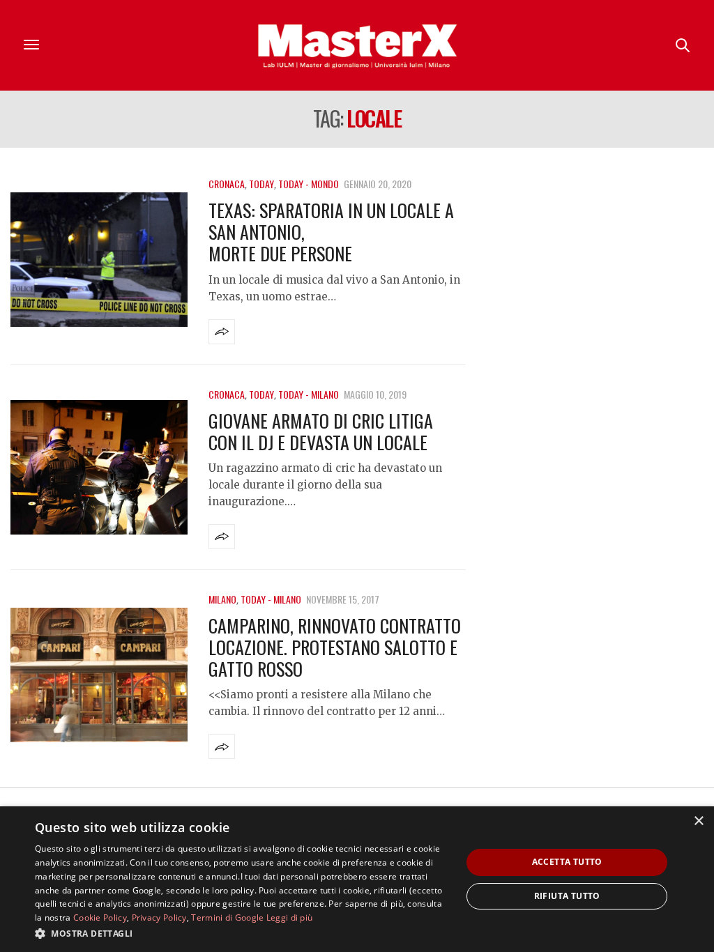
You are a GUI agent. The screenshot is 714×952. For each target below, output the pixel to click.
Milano (222, 599)
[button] (242, 933)
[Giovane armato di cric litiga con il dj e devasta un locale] (99, 467)
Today (261, 183)
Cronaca (226, 183)
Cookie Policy (100, 917)
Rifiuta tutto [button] (567, 896)
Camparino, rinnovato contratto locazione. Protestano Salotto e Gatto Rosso (334, 647)
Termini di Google (227, 917)
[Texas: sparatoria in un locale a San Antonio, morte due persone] (99, 259)
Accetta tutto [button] (567, 862)
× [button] (698, 821)
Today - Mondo (308, 183)
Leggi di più (289, 917)
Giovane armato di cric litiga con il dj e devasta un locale (320, 431)
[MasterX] (357, 45)
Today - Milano (308, 394)
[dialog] (357, 879)
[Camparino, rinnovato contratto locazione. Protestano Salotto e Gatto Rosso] (99, 675)
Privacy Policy (159, 917)
